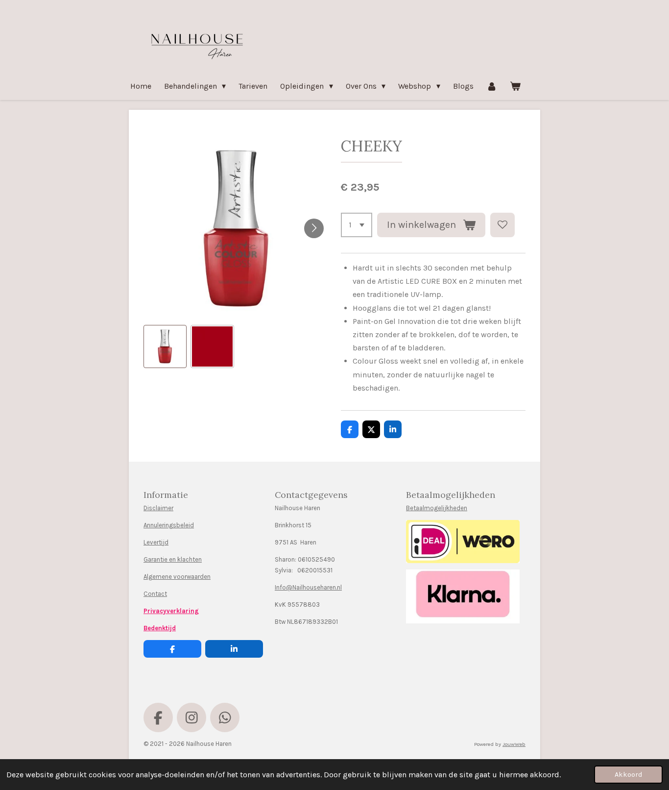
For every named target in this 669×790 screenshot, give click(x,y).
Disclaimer (158, 508)
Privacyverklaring (171, 611)
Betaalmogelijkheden (436, 508)
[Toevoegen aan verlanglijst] (502, 225)
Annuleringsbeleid (168, 525)
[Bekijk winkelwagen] (515, 86)
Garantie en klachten (172, 559)
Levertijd (155, 542)
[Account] (491, 86)
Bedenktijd (159, 628)
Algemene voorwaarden (177, 576)
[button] (165, 346)
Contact (155, 593)
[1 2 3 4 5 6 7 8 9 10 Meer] (356, 225)
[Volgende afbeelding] (314, 228)
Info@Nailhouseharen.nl (308, 587)
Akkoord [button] (628, 774)
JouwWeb (514, 744)
